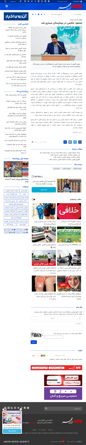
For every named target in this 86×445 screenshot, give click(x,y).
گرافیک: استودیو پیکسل (56, 442)
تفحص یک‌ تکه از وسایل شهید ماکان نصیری (15, 96)
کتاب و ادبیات (68, 14)
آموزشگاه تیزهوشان (10, 211)
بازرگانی (34, 430)
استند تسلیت (8, 197)
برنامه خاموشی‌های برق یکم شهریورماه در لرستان (15, 152)
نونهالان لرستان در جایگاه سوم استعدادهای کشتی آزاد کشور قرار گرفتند (17, 115)
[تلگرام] (28, 408)
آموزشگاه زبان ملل (16, 218)
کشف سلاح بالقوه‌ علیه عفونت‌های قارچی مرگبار (16, 62)
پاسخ (33, 355)
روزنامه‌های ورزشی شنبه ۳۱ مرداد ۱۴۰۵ (16, 180)
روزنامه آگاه (10, 224)
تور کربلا (16, 197)
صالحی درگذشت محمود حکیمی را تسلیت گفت (66, 157)
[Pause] (59, 190)
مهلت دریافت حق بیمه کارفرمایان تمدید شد (16, 108)
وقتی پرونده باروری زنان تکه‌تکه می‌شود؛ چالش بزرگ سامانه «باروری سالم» (16, 30)
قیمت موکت (24, 197)
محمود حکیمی (66, 168)
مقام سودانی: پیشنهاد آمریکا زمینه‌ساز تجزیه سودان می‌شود (15, 72)
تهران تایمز (23, 224)
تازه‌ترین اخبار (23, 24)
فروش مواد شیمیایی (21, 208)
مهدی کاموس (77, 168)
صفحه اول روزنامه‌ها (20, 158)
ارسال (33, 342)
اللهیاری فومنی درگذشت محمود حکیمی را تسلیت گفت (64, 159)
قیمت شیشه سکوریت (11, 191)
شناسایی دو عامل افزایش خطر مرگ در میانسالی (15, 56)
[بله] (24, 408)
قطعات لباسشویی (23, 211)
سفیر (24, 194)
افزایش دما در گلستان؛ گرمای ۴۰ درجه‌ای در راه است (17, 37)
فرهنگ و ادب (77, 14)
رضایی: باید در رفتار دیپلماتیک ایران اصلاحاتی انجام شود (16, 123)
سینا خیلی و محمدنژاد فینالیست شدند (15, 140)
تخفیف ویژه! (12, 431)
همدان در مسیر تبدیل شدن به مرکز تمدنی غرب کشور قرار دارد (16, 84)
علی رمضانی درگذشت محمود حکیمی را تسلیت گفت (65, 155)
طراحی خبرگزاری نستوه (72, 442)
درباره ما (50, 430)
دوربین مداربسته (10, 201)
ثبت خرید (44, 189)
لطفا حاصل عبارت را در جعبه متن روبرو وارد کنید (67, 334)
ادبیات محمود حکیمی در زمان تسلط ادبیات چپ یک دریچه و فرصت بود (60, 153)
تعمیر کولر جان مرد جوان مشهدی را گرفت (16, 145)
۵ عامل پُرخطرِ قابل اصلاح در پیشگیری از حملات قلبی (15, 43)
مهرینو (6, 221)
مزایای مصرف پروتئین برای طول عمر (16, 67)
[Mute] (62, 190)
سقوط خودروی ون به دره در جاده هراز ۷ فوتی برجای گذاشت (15, 129)
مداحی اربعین (23, 201)
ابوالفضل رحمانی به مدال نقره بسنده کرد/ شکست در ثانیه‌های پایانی (15, 135)
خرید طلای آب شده (11, 194)
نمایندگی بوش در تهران (11, 214)
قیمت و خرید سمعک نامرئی (19, 221)
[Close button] (21, 409)
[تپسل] (32, 176)
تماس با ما (42, 430)
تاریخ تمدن (56, 168)
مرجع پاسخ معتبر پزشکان (16, 204)
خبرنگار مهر (48, 73)
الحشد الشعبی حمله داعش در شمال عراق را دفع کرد (15, 49)
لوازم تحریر (24, 191)
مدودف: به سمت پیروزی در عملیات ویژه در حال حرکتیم (16, 102)
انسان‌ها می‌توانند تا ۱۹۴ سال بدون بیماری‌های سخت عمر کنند (16, 78)
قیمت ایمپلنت (9, 208)
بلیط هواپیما (23, 214)
